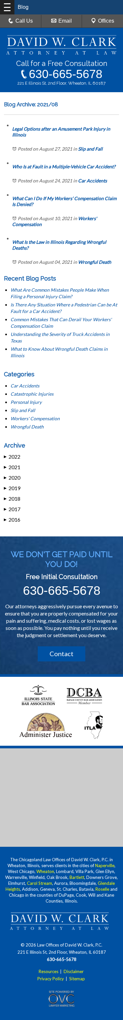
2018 (12, 498)
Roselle (102, 889)
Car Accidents (92, 180)
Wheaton (45, 871)
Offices (106, 21)
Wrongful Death (94, 262)
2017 (12, 509)
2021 (12, 467)
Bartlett (77, 877)
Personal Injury (26, 402)
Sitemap (77, 978)
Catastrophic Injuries (31, 394)
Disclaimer (74, 971)
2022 (12, 456)
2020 (12, 477)
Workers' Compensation (35, 418)
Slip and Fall (90, 149)
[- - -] (7, 7)
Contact (61, 653)
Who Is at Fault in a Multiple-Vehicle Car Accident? (63, 166)
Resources (48, 971)
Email (65, 21)
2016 (12, 519)
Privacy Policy (50, 978)
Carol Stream (39, 883)
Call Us (24, 21)
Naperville (104, 865)
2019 (12, 488)
